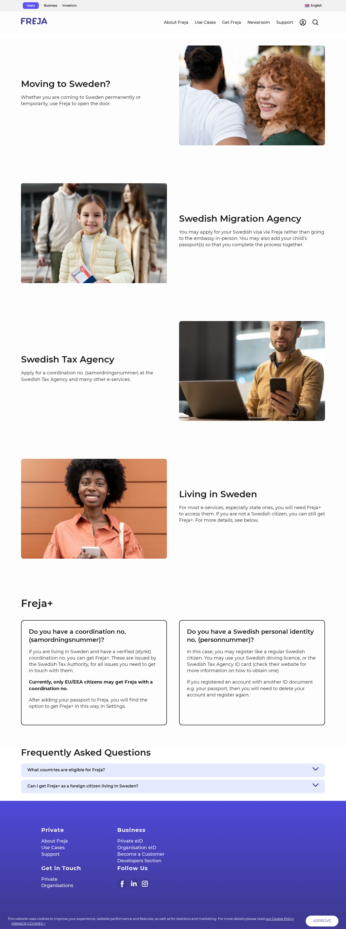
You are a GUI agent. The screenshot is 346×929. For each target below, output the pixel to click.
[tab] (173, 770)
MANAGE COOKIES (27, 923)
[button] (315, 22)
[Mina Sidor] (303, 22)
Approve (322, 921)
